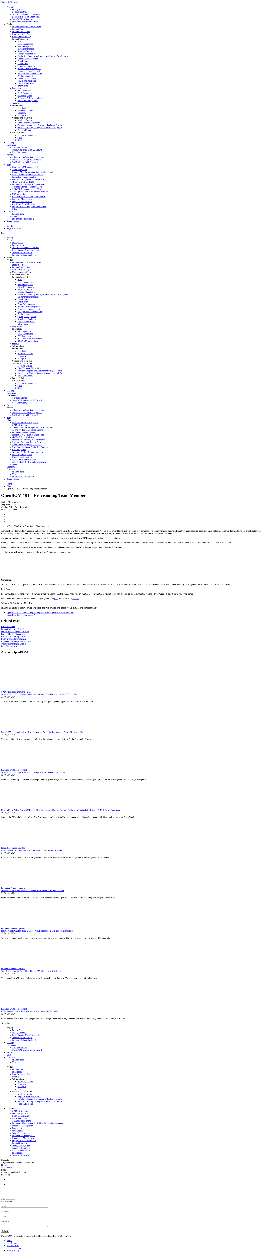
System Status (13, 221)
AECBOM (17, 140)
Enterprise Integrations (27, 135)
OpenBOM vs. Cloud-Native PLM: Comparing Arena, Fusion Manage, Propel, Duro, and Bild (42, 732)
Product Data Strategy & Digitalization (28, 184)
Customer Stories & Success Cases (27, 187)
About (9, 1240)
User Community (19, 152)
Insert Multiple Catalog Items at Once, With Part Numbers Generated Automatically (37, 931)
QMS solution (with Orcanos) (25, 162)
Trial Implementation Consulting (26, 14)
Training (10, 142)
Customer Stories (19, 147)
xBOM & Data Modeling (23, 182)
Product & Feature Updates (24, 177)
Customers (11, 145)
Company (22, 113)
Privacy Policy (13, 1250)
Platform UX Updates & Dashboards (28, 179)
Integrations (23, 86)
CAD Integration (19, 169)
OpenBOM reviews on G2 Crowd (27, 150)
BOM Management (26, 49)
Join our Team (13, 1245)
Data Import (23, 61)
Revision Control (25, 51)
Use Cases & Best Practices (24, 204)
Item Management (25, 46)
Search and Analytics (27, 81)
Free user (21, 1089)
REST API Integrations (28, 100)
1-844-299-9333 (8, 1167)
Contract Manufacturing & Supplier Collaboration (33, 172)
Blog (9, 164)
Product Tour (17, 29)
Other (14, 209)
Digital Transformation (22, 201)
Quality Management (27, 78)
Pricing (10, 7)
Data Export (23, 63)
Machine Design (25, 120)
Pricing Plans (17, 9)
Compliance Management (29, 71)
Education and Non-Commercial (26, 17)
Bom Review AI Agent (22, 34)
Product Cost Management (29, 68)
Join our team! (18, 214)
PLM (20, 41)
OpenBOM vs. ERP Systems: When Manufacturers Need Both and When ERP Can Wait (39, 694)
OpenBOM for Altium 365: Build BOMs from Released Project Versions (32, 890)
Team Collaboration (26, 66)
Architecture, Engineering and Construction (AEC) (40, 127)
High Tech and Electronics (29, 123)
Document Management (28, 58)
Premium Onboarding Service (25, 22)
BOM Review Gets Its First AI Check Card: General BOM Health (29, 1011)
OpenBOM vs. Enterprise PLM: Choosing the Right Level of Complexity (33, 772)
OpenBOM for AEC (21, 1155)
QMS (20, 137)
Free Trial (22, 108)
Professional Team (25, 110)
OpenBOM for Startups (22, 19)
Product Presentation (21, 31)
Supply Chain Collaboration (30, 73)
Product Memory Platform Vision (26, 26)
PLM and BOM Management (25, 167)
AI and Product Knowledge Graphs (27, 174)
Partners (10, 1052)
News (14, 216)
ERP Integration (19, 194)
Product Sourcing (25, 76)
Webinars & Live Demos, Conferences (28, 196)
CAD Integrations (25, 44)
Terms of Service (14, 1248)
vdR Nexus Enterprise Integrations (27, 160)
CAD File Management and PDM (27, 189)
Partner (10, 155)
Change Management (27, 54)
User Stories (12, 1243)
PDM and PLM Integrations (30, 98)
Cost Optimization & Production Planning (30, 192)
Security (15, 103)
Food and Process (25, 130)
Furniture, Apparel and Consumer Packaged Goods (40, 125)
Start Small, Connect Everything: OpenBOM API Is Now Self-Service (31, 971)
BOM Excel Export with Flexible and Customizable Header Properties (32, 850)
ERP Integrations (25, 95)
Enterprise (22, 115)
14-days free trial (19, 12)
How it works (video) (21, 36)
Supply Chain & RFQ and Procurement (29, 206)
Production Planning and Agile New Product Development (43, 56)
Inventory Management (22, 199)
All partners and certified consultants (28, 157)
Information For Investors (23, 219)
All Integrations (24, 91)
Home (9, 484)
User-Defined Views (26, 83)
